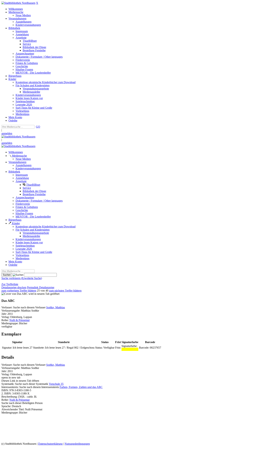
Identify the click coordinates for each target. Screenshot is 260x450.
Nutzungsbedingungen (77, 443)
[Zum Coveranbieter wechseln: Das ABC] (14, 293)
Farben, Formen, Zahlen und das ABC (81, 387)
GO (38, 126)
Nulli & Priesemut (19, 320)
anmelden (6, 133)
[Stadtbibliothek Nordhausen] (18, 2)
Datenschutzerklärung (50, 443)
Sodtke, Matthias (55, 307)
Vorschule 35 (56, 383)
